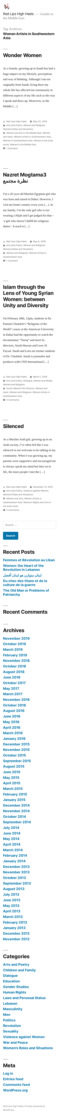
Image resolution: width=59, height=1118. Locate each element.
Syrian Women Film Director (20, 388)
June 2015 (11, 772)
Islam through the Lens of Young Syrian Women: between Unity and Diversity (28, 296)
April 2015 (11, 783)
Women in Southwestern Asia (18, 140)
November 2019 (16, 638)
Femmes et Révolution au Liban (29, 560)
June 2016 (11, 716)
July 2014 (11, 828)
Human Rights (14, 992)
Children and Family (19, 970)
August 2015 (13, 766)
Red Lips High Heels (18, 14)
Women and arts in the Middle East (23, 133)
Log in (8, 1073)
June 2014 (11, 833)
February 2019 (15, 655)
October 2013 (14, 878)
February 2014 (15, 855)
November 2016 (16, 700)
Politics (9, 1020)
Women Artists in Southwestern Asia (32, 136)
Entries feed (13, 1079)
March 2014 (13, 850)
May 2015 (11, 778)
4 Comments (12, 400)
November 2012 (16, 939)
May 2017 (11, 688)
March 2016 (13, 733)
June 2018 (11, 677)
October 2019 (14, 644)
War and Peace (15, 1042)
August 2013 (13, 889)
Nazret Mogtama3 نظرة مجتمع (24, 178)
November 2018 (16, 661)
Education (11, 981)
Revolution (12, 1026)
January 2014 (14, 861)
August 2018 (13, 672)
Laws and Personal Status (24, 998)
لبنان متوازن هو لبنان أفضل (22, 575)
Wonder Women (22, 55)
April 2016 (11, 727)
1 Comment (12, 148)
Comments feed (16, 1085)
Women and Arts (14, 498)
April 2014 (11, 844)
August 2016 (13, 711)
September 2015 (17, 761)
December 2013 (16, 867)
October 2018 (14, 666)
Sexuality (11, 1031)
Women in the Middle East (23, 144)
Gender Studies (16, 987)
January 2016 (14, 739)
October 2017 (14, 683)
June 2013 (11, 900)
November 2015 (16, 750)
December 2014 (16, 805)
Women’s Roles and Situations (18, 129)
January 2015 (14, 800)
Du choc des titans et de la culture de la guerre (25, 583)
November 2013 (16, 872)
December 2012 (16, 933)
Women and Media (42, 380)
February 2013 (15, 922)
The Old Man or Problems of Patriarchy (26, 592)
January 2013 (14, 928)
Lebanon (10, 1003)
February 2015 (15, 794)
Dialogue (27, 380)
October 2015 (14, 755)
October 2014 (14, 817)
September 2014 (17, 822)
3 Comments (12, 510)
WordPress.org (15, 1090)
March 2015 (13, 789)
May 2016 (11, 722)
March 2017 (13, 694)
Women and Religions (34, 125)
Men (6, 1015)
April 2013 (11, 911)
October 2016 (14, 705)
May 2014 (11, 839)
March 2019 (13, 649)
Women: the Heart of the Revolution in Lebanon (23, 568)
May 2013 (11, 906)
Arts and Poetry (14, 125)
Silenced (13, 426)
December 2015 (16, 744)
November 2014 (16, 811)
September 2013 (17, 883)
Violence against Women (35, 490)
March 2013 (13, 917)
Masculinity (13, 1009)
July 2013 (11, 894)
